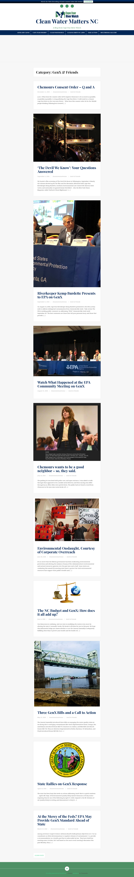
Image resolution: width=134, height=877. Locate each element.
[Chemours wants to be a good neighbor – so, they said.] (66, 431)
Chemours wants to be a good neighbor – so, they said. (60, 469)
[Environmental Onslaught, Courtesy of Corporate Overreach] (66, 520)
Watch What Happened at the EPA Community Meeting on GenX (63, 384)
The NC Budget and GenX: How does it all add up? (66, 612)
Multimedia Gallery (109, 32)
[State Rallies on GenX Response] (66, 761)
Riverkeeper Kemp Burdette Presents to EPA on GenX (66, 295)
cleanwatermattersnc (60, 92)
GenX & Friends (75, 92)
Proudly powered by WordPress (56, 873)
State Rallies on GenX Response (62, 783)
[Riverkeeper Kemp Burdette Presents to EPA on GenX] (66, 241)
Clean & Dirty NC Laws (76, 32)
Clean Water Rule (57, 32)
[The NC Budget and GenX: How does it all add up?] (66, 595)
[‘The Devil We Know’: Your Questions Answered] (66, 138)
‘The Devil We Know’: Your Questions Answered (66, 169)
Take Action (92, 32)
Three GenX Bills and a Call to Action (66, 712)
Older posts (39, 855)
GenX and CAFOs (23, 32)
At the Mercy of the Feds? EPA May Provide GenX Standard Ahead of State (64, 820)
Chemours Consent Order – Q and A (66, 87)
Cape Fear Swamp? (40, 32)
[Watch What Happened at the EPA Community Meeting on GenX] (66, 351)
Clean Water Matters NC (67, 21)
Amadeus (76, 873)
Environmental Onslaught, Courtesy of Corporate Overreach (66, 550)
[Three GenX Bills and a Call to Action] (66, 672)
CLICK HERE (88, 1)
